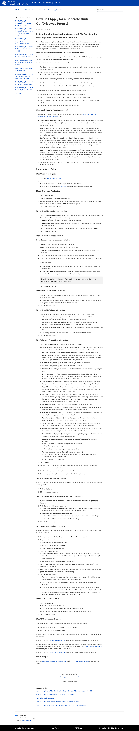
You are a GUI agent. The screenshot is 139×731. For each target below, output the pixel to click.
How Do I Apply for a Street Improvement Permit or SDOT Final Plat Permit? (24, 76)
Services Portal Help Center (17, 4)
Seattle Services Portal (54, 178)
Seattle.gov (57, 2)
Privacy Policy (54, 728)
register (63, 187)
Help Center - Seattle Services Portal (25, 9)
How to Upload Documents (45, 698)
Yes (65, 677)
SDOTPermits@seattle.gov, (80, 661)
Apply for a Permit (58, 9)
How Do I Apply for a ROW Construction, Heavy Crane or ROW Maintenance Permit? (24, 32)
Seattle (11, 1)
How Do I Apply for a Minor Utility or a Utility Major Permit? (24, 49)
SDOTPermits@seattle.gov (94, 646)
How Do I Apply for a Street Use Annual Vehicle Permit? (24, 83)
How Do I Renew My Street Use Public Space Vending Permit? (24, 62)
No (74, 677)
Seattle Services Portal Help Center (54, 661)
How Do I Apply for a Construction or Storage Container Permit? (23, 23)
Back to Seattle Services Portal (41, 2)
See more (18, 93)
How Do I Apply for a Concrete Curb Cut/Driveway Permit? (22, 41)
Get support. (26, 720)
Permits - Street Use (44, 9)
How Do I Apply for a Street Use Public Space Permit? (24, 89)
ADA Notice (79, 728)
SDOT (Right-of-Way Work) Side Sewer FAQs (24, 69)
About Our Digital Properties (24, 728)
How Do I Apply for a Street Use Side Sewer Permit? (24, 56)
